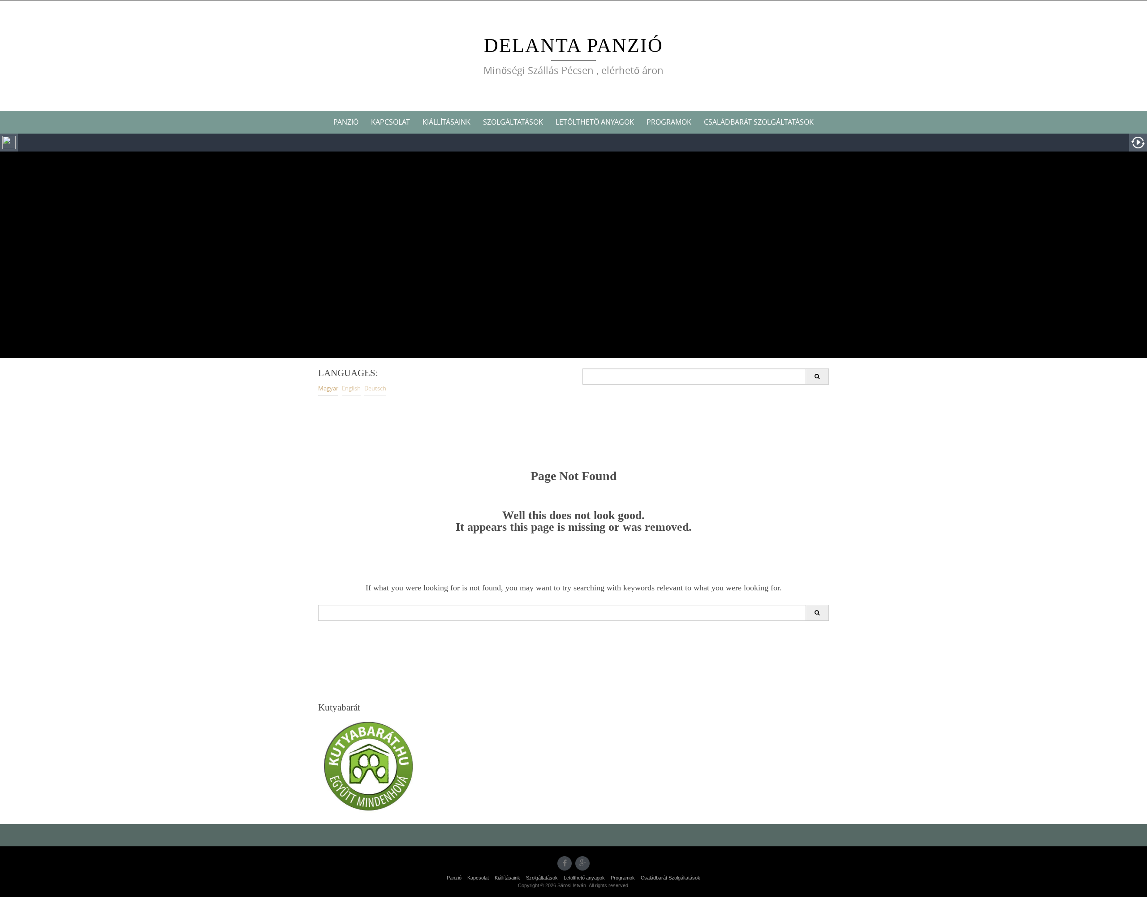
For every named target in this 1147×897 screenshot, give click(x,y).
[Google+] (582, 863)
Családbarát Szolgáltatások (759, 122)
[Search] (817, 376)
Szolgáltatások (513, 122)
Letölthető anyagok (595, 122)
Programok (669, 122)
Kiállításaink (446, 122)
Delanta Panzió (573, 45)
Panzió (345, 122)
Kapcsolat (390, 122)
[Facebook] (564, 863)
